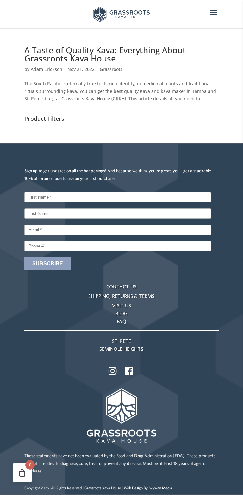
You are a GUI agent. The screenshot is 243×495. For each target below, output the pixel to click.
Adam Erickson (46, 69)
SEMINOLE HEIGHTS (121, 349)
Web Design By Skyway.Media (148, 488)
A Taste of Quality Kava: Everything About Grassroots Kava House (105, 54)
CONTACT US (121, 286)
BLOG (121, 313)
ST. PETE (121, 341)
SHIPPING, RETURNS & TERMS (121, 296)
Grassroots (111, 69)
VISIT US (121, 305)
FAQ (121, 321)
